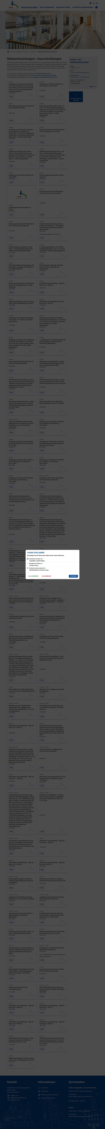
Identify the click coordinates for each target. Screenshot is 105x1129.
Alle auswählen (33, 576)
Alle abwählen (46, 576)
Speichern (73, 576)
